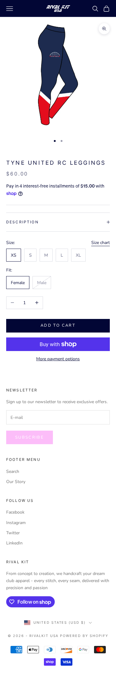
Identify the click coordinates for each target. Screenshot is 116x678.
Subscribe (29, 437)
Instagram (16, 523)
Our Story (15, 482)
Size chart (100, 243)
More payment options (58, 359)
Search (12, 471)
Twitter (13, 533)
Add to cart (58, 325)
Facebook (15, 512)
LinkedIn (14, 543)
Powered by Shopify (84, 636)
